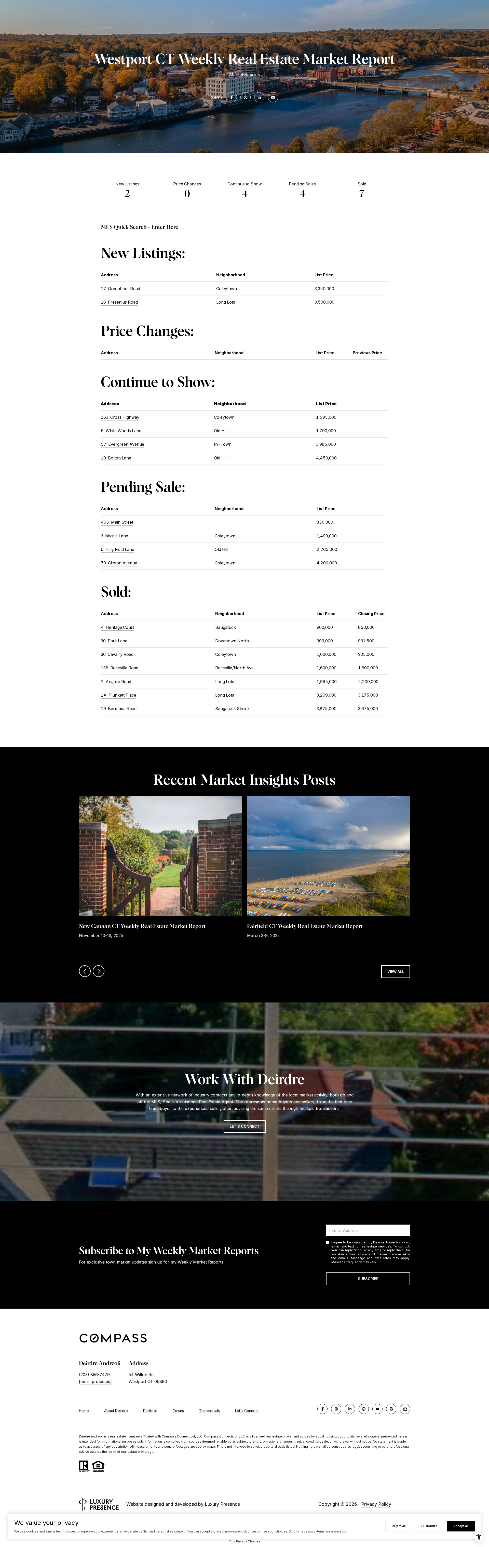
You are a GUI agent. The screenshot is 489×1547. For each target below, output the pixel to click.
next (98, 971)
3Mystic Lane (114, 535)
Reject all (398, 1526)
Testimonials (209, 1410)
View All (395, 971)
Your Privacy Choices (244, 1541)
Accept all (460, 1526)
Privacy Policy (387, 1262)
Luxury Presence (222, 1504)
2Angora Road (116, 681)
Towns (178, 1410)
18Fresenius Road (119, 302)
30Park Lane (114, 640)
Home (84, 1410)
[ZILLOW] (405, 1409)
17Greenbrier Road (120, 288)
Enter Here (164, 227)
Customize (429, 1526)
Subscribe (368, 1279)
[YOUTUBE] (377, 1409)
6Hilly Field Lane (117, 549)
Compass (211, 1436)
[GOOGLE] (391, 1409)
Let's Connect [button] (245, 1126)
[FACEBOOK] (322, 1409)
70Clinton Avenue (119, 562)
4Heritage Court (117, 627)
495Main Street (117, 522)
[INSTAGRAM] (336, 1409)
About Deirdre (116, 1410)
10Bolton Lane (116, 457)
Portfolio (150, 1410)
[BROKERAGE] (364, 1409)
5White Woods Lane (121, 430)
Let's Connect (247, 1411)
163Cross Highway (120, 417)
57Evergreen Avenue (122, 444)
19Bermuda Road (119, 708)
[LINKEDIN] (350, 1409)
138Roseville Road (119, 667)
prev (85, 971)
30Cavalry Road (117, 654)
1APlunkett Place (118, 695)
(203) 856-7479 (94, 1374)
